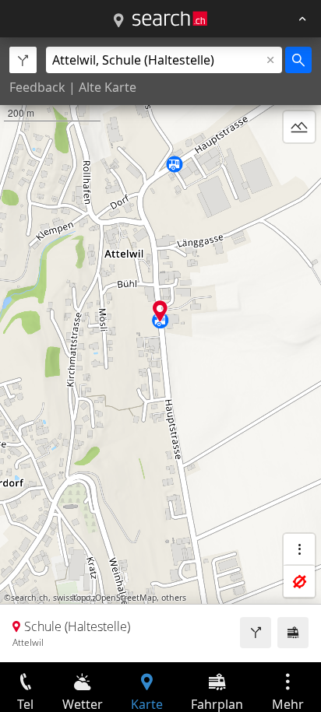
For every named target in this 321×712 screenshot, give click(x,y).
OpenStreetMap (126, 597)
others (173, 597)
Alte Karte (107, 87)
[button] (160, 311)
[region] (160, 349)
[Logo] (169, 18)
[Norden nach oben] (299, 164)
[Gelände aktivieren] (299, 126)
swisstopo (71, 597)
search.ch (29, 597)
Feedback (37, 87)
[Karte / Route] (118, 21)
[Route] (255, 632)
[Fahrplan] (293, 632)
